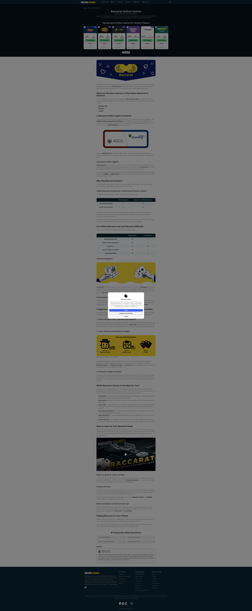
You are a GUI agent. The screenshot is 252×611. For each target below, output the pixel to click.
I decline (126, 316)
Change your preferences (126, 313)
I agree (126, 310)
